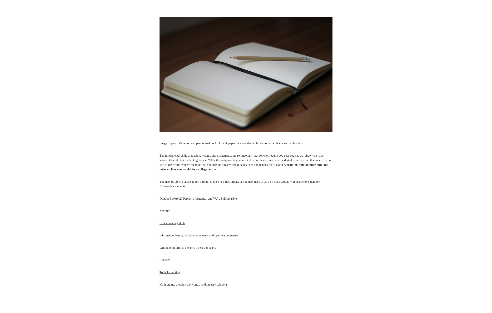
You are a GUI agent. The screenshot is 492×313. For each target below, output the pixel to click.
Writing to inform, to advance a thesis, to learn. (188, 247)
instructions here (305, 181)
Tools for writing (170, 272)
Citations (165, 260)
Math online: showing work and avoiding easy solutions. (194, 284)
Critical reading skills (172, 223)
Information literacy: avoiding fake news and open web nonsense (199, 235)
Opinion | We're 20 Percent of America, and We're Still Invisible (198, 198)
